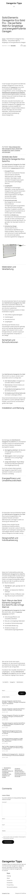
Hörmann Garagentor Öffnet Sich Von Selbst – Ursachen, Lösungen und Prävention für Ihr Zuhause (13, 716)
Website (3, 830)
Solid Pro (19, 104)
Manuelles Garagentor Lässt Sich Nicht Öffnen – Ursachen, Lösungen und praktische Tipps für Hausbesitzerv (13, 724)
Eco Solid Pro (5, 682)
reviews (13, 45)
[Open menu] (14, 6)
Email (3, 824)
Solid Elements (20, 682)
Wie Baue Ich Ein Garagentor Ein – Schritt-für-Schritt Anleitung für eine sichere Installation (13, 755)
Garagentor (14, 87)
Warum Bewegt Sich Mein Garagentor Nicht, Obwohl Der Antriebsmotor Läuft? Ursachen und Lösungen (12, 149)
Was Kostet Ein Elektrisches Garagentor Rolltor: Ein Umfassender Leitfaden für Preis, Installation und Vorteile (7, 772)
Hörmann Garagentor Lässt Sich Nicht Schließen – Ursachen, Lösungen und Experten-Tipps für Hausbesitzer (14, 702)
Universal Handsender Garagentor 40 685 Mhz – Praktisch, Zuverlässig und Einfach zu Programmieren (12, 740)
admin (24, 45)
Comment (4, 802)
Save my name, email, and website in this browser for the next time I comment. (14, 837)
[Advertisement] (14, 67)
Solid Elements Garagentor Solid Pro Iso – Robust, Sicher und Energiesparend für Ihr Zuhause (12, 732)
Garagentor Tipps (14, 3)
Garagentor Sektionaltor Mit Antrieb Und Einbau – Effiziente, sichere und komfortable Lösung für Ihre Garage (20, 772)
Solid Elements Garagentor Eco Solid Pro (13, 92)
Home (3, 39)
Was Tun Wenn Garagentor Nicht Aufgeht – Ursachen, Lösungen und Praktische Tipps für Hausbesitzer (12, 748)
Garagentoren (15, 168)
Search (3, 690)
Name (3, 818)
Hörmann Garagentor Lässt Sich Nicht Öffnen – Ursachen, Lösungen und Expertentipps (13, 709)
